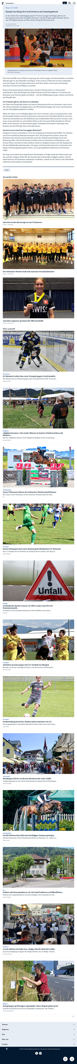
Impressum (43, 1049)
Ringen (7, 170)
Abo (65, 3)
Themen (5, 1024)
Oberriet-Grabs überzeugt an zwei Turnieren (22, 222)
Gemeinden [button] (10, 3)
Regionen (5, 1029)
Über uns (5, 1039)
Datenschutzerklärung (54, 1049)
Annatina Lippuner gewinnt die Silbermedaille (23, 321)
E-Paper (5, 1044)
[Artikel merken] (65, 1059)
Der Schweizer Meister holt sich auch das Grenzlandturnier (28, 271)
